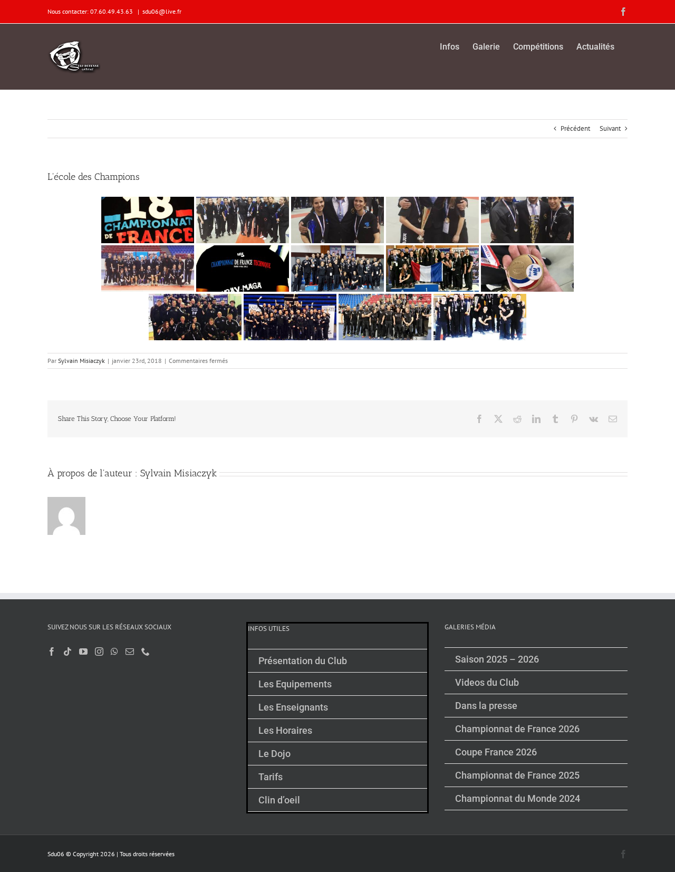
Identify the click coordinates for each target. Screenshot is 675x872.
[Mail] (130, 651)
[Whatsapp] (114, 651)
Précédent (575, 128)
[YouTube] (83, 651)
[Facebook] (51, 651)
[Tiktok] (67, 651)
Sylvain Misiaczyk (81, 361)
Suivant (610, 128)
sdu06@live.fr (161, 11)
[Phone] (145, 651)
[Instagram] (99, 651)
